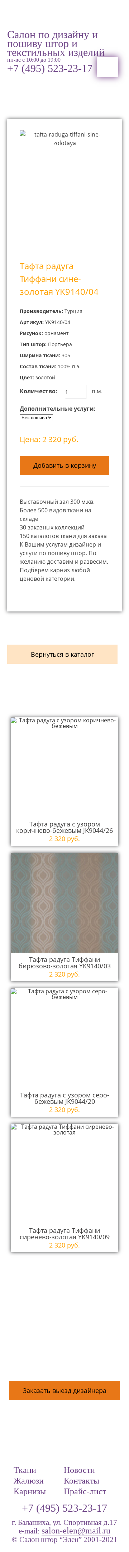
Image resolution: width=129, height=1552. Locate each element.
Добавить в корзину (64, 465)
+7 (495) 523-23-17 (49, 68)
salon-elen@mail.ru (76, 1530)
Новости (79, 1470)
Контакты (81, 1480)
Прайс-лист (85, 1491)
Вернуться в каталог (62, 654)
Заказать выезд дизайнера (64, 1390)
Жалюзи (29, 1480)
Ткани (25, 1470)
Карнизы (30, 1491)
